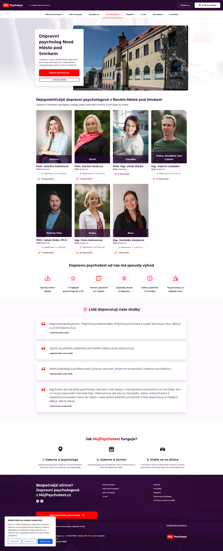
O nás (143, 14)
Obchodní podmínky (162, 496)
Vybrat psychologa (59, 73)
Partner (157, 485)
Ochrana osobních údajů (164, 500)
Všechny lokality (59, 80)
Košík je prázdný (208, 5)
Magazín (130, 14)
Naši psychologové (53, 14)
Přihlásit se (185, 5)
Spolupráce (158, 14)
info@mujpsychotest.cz (176, 525)
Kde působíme (112, 14)
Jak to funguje (75, 14)
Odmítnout (29, 541)
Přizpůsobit (14, 541)
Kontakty (174, 14)
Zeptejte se (94, 14)
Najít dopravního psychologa (65, 515)
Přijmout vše (45, 541)
